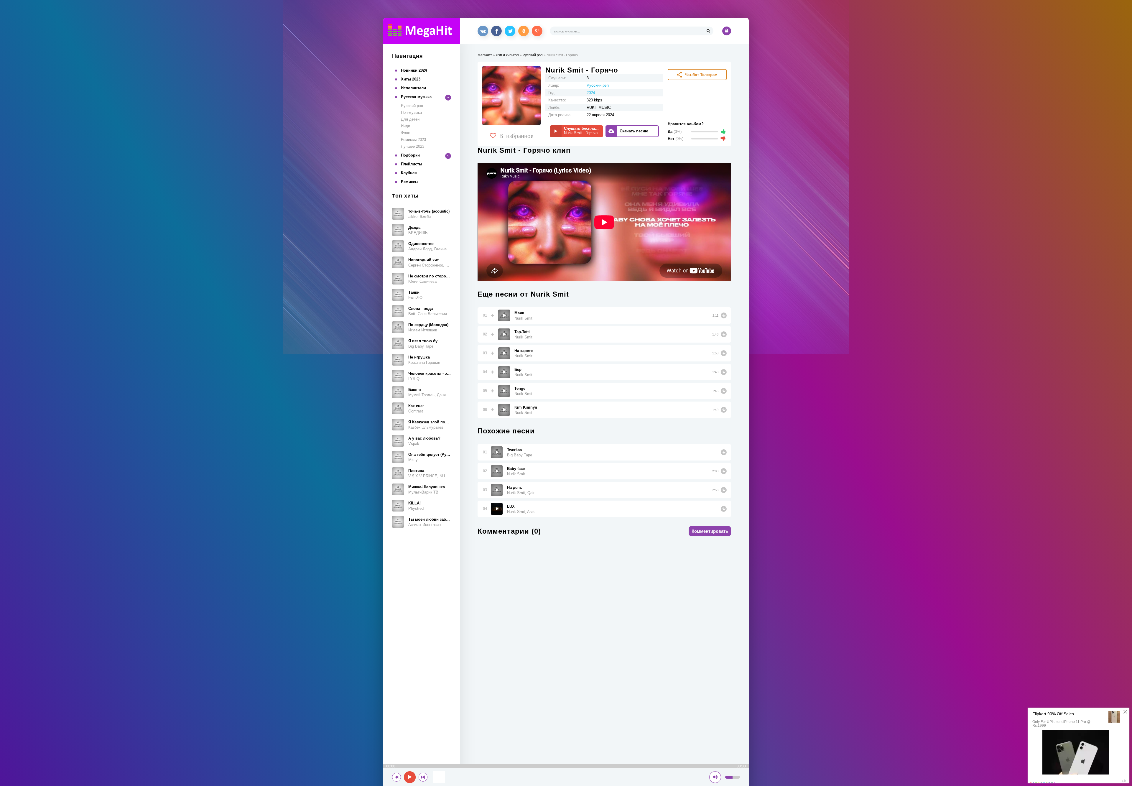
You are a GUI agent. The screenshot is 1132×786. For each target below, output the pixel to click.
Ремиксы (409, 182)
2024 (591, 93)
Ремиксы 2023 (413, 139)
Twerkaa (514, 450)
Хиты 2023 (410, 79)
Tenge (519, 388)
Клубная (409, 173)
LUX (511, 506)
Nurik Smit (523, 318)
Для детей (410, 119)
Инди (405, 126)
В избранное (516, 135)
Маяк (519, 313)
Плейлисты (411, 164)
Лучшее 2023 (412, 146)
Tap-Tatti (522, 332)
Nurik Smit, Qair (520, 493)
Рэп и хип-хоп (507, 55)
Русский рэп (412, 105)
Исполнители (413, 88)
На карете (523, 350)
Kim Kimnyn (525, 407)
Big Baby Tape (519, 455)
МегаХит (485, 55)
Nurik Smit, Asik (521, 511)
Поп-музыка (411, 112)
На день (514, 487)
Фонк (405, 133)
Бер (517, 369)
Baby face (516, 468)
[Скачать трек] (724, 315)
